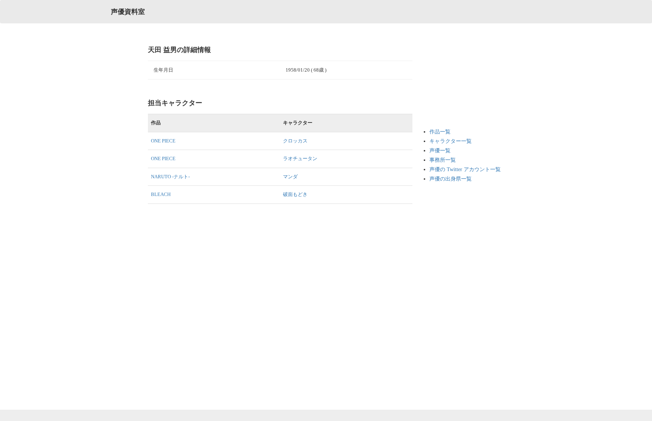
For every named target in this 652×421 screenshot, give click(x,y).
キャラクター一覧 (450, 141)
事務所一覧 (442, 160)
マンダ (290, 176)
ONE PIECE (163, 141)
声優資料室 (128, 11)
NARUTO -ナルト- (170, 176)
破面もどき (295, 194)
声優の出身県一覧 (450, 179)
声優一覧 (440, 150)
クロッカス (295, 141)
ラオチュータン (300, 158)
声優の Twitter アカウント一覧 (465, 169)
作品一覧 (440, 132)
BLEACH (161, 194)
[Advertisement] (459, 83)
